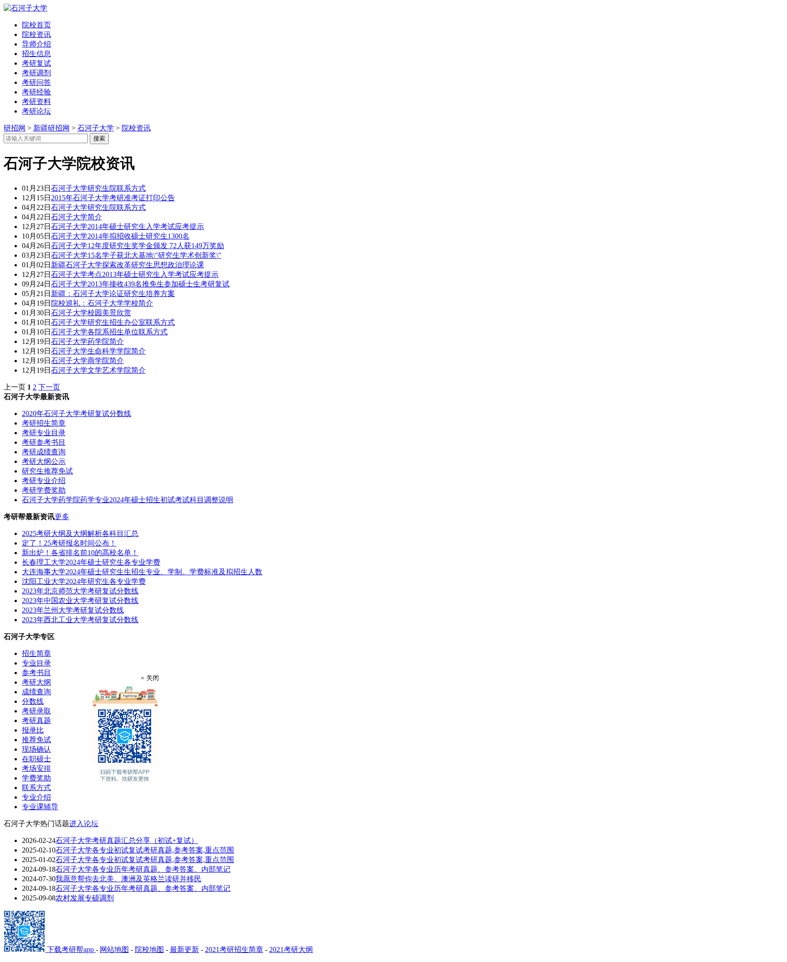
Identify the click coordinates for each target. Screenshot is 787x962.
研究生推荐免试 (47, 471)
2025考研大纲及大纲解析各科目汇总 (80, 533)
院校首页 (36, 25)
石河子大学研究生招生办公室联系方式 (113, 322)
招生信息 (36, 53)
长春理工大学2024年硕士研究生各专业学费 (91, 562)
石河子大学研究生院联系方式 (98, 188)
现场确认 (36, 749)
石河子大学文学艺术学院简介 (98, 370)
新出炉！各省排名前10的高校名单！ (80, 552)
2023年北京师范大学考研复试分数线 (80, 591)
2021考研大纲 (291, 949)
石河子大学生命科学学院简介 (98, 351)
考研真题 (36, 720)
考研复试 (36, 63)
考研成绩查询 (44, 452)
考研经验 (36, 92)
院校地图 (149, 949)
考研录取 (36, 711)
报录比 (33, 730)
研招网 (15, 128)
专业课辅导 (40, 807)
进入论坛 (83, 823)
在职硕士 (36, 759)
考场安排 (36, 768)
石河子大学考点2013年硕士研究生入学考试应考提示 (135, 274)
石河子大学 (95, 128)
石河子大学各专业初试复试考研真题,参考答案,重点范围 (145, 850)
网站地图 (114, 949)
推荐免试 (36, 740)
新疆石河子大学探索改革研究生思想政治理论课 (127, 265)
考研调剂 (36, 73)
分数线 (33, 701)
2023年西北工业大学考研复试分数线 (80, 620)
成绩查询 (36, 692)
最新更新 (184, 949)
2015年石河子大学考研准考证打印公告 (113, 198)
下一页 (49, 387)
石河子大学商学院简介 (87, 360)
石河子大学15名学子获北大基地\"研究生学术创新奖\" (136, 255)
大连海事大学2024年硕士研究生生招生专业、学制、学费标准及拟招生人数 (142, 572)
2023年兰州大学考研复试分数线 (73, 610)
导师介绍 (36, 44)
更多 (62, 516)
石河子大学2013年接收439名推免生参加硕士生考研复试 (140, 284)
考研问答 (36, 82)
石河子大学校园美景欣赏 (91, 313)
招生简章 (36, 653)
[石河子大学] (25, 8)
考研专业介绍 (44, 480)
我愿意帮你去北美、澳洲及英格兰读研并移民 (128, 879)
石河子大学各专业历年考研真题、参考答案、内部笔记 (143, 869)
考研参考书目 (44, 442)
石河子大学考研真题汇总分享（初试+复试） (127, 840)
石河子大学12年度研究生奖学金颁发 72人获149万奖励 (137, 246)
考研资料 (36, 101)
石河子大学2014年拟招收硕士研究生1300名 (120, 236)
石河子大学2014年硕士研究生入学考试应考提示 (127, 226)
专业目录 (36, 663)
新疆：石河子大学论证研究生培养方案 (113, 293)
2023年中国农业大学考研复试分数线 (80, 600)
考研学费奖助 (44, 490)
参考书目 (36, 672)
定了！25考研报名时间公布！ (69, 543)
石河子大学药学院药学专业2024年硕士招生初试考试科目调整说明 (127, 500)
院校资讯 (36, 34)
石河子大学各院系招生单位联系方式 (109, 332)
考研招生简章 (44, 423)
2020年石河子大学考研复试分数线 (76, 413)
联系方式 (36, 787)
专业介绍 (36, 797)
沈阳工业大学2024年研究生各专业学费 (84, 581)
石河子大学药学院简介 (87, 341)
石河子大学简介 (76, 217)
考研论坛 (36, 111)
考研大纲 (36, 682)
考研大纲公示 (44, 461)
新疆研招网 (51, 128)
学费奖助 (36, 778)
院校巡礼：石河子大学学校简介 (102, 303)
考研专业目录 (44, 433)
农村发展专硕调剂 (85, 898)
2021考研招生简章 (234, 949)
